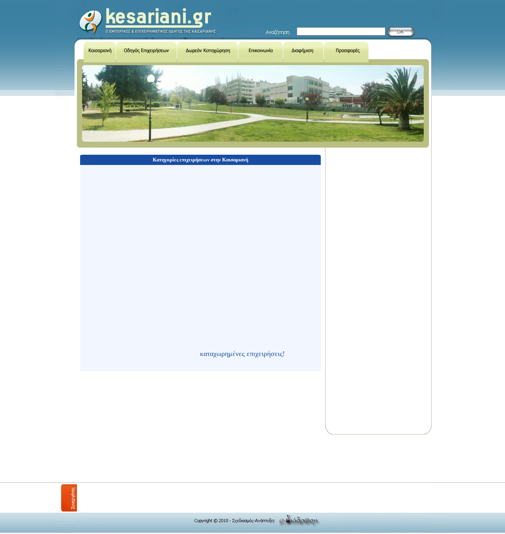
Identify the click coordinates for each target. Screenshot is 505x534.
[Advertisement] (220, 458)
